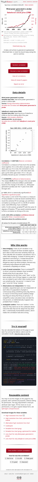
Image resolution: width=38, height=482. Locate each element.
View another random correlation (19, 450)
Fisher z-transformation (16, 217)
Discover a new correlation (19, 71)
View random (29, 5)
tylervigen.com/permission (10, 409)
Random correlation (19, 65)
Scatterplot (9, 426)
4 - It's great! (13, 462)
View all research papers (19, 80)
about (24, 1)
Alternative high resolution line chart (18, 423)
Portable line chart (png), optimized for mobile (21, 431)
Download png (17, 46)
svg (24, 46)
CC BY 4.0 (19, 479)
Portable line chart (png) (13, 428)
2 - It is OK (19, 458)
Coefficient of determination (21, 179)
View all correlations (19, 76)
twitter (32, 474)
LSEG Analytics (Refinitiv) (15, 117)
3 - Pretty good (28, 458)
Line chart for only (21, 439)
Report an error (19, 84)
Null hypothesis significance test (16, 193)
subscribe (35, 1)
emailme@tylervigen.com (22, 474)
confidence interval (27, 215)
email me (29, 1)
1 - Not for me (9, 458)
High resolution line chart (14, 415)
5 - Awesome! (24, 462)
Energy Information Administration (18, 103)
